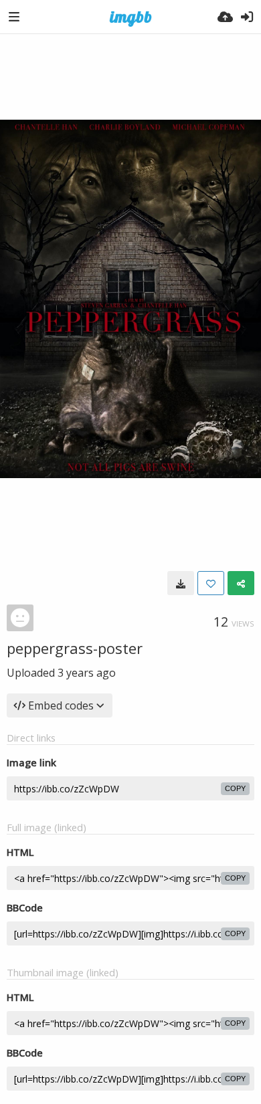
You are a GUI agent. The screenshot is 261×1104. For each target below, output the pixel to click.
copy (235, 788)
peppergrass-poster (75, 648)
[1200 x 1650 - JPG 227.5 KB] (180, 583)
